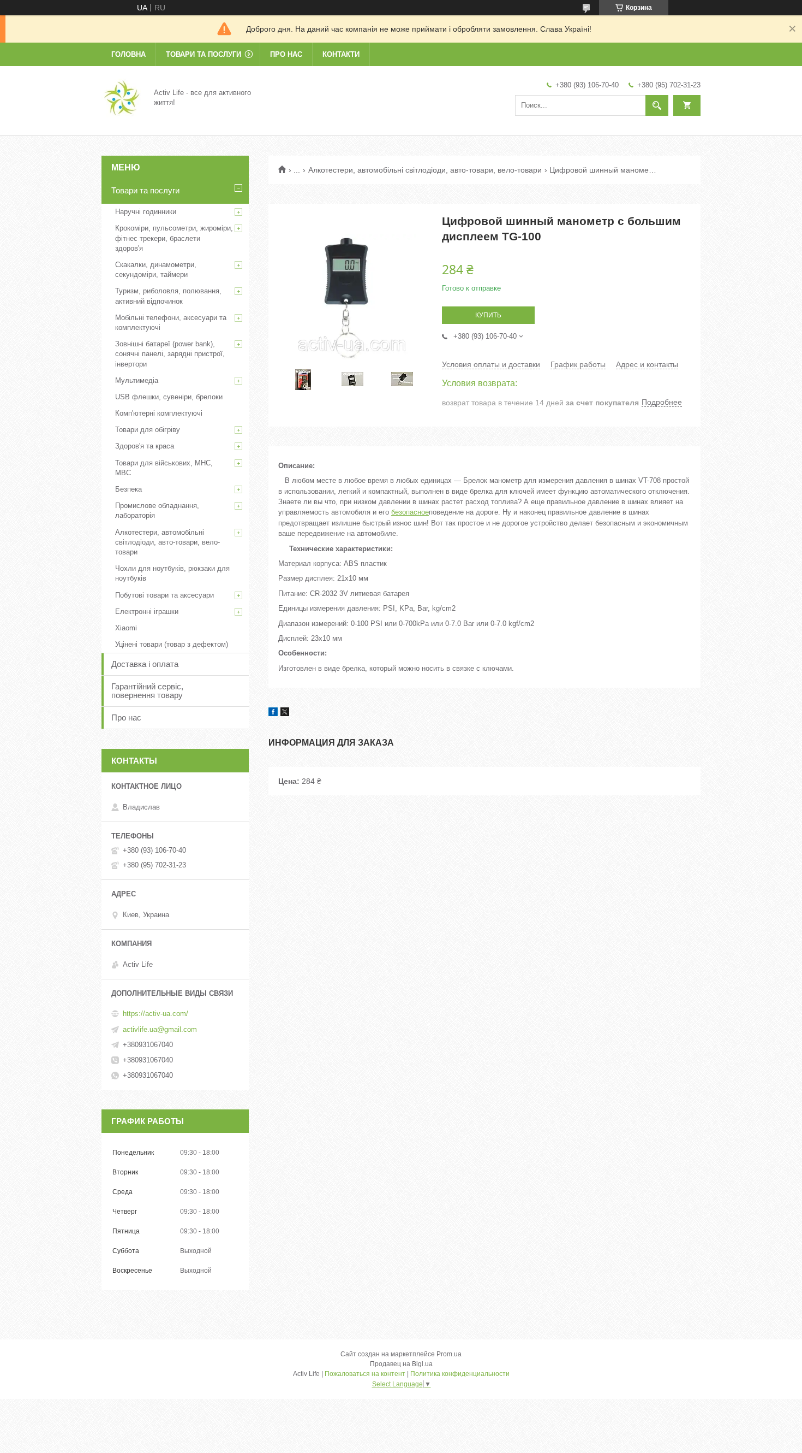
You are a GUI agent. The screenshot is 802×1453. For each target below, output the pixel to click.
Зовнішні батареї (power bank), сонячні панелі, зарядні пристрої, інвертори (170, 354)
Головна (128, 54)
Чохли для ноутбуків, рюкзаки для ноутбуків (172, 573)
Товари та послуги (203, 54)
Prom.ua (449, 1354)
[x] (284, 713)
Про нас (286, 54)
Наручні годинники (145, 212)
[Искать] (656, 105)
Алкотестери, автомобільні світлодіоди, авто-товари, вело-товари (425, 170)
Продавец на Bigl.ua (401, 1364)
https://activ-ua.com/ (155, 1013)
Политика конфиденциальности (460, 1374)
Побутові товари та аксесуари (164, 595)
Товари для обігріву (147, 430)
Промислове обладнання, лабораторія (157, 510)
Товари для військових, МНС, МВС (164, 468)
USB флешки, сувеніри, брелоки (169, 397)
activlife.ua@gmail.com (160, 1029)
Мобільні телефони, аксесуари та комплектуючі (170, 323)
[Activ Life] (121, 97)
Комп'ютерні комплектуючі (158, 413)
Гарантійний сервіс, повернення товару (147, 691)
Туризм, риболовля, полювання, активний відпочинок (168, 296)
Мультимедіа (136, 380)
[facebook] (273, 713)
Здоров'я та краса (144, 446)
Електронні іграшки (146, 611)
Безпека (128, 489)
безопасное (410, 512)
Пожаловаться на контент (365, 1374)
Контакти (341, 54)
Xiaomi (126, 628)
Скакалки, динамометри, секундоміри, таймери (155, 270)
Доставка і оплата (144, 664)
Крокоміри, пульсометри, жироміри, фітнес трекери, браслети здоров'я (174, 238)
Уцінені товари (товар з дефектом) (171, 644)
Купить (488, 315)
